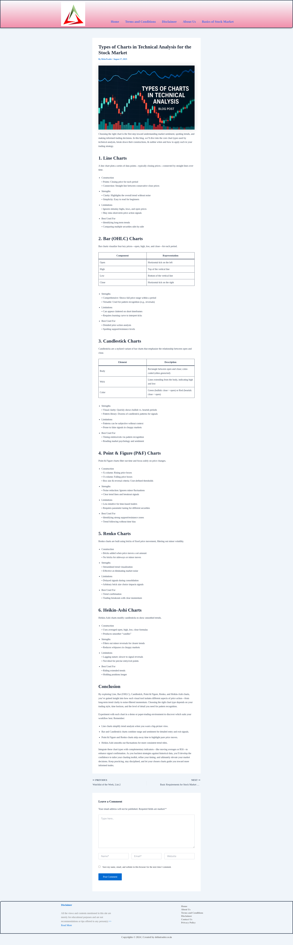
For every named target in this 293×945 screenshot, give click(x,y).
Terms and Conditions (140, 21)
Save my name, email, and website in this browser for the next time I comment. (137, 867)
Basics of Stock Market (218, 21)
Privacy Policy (188, 923)
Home (115, 21)
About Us (189, 21)
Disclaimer (169, 21)
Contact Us (186, 919)
